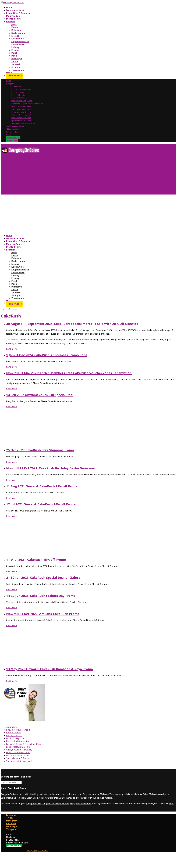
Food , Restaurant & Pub (21, 106)
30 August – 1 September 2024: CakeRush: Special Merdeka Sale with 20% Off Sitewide (72, 324)
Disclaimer (11, 837)
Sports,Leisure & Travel (21, 120)
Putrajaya (16, 58)
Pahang (15, 47)
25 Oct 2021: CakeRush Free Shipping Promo (40, 450)
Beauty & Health (18, 95)
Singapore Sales (33, 803)
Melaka (15, 35)
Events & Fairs (13, 18)
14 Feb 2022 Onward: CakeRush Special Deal (39, 395)
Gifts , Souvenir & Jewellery (22, 109)
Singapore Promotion (80, 803)
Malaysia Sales (14, 15)
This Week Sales (13, 129)
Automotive (16, 86)
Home (9, 7)
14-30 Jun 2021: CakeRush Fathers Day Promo (41, 595)
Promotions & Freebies (18, 13)
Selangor (16, 67)
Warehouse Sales (15, 10)
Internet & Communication (22, 115)
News (8, 135)
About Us (10, 834)
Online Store (17, 44)
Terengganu (17, 70)
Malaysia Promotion (16, 797)
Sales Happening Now (15, 126)
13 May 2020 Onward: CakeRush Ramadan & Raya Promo (49, 669)
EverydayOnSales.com (11, 794)
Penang (15, 50)
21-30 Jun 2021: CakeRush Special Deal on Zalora (43, 577)
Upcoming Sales (12, 132)
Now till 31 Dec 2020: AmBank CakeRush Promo (42, 614)
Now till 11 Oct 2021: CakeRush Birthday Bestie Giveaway (50, 468)
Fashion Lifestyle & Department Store (27, 103)
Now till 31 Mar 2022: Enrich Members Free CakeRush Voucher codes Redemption (69, 373)
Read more (11, 348)
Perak (14, 52)
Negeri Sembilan (20, 41)
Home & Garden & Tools (21, 112)
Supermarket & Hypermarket (23, 123)
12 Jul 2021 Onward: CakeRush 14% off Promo (41, 504)
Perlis (14, 55)
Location (10, 21)
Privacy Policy (12, 839)
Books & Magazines (19, 98)
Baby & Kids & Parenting (21, 89)
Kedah (14, 27)
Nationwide (17, 38)
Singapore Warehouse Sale (56, 803)
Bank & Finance (17, 92)
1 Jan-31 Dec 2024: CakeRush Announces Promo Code (46, 355)
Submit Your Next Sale (17, 842)
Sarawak (15, 64)
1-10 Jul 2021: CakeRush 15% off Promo (36, 559)
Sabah (14, 61)
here (171, 803)
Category (10, 84)
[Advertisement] (79, 175)
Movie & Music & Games (21, 118)
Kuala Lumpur (18, 33)
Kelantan (16, 30)
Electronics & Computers (21, 101)
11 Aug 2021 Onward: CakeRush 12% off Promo (42, 486)
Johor (14, 24)
